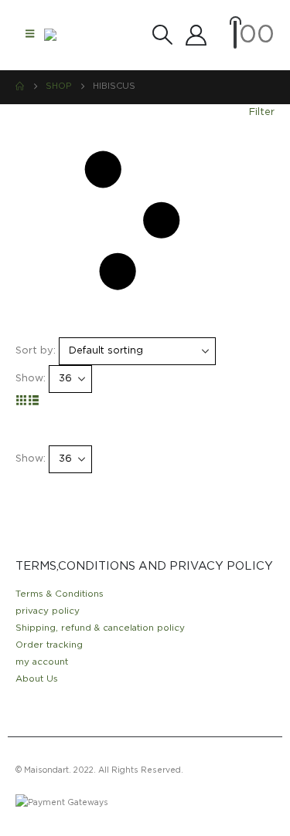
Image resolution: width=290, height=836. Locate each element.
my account (41, 662)
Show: (30, 379)
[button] (29, 35)
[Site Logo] (75, 35)
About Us (36, 679)
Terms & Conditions (59, 594)
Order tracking (49, 645)
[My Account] (195, 35)
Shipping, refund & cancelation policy (100, 628)
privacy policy (47, 611)
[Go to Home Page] (19, 86)
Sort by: (35, 351)
